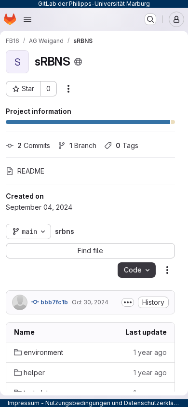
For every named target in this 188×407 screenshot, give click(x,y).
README (30, 171)
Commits (33, 145)
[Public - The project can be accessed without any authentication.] (78, 62)
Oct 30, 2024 (90, 302)
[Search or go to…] (150, 19)
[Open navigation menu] (27, 19)
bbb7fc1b (53, 302)
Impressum (24, 403)
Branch (82, 145)
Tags (127, 145)
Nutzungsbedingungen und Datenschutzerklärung (115, 403)
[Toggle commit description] (127, 302)
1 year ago (150, 352)
